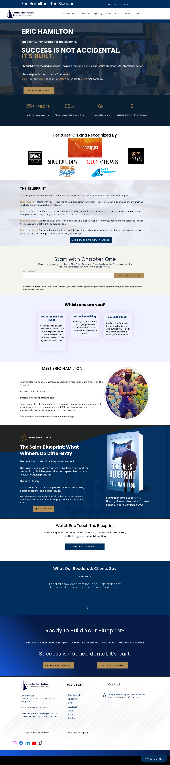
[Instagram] (14, 743)
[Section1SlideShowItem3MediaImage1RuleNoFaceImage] (87, 608)
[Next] (154, 588)
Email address (29, 271)
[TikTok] (40, 743)
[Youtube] (34, 743)
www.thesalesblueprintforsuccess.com (126, 697)
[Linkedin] (27, 743)
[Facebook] (21, 743)
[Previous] (15, 588)
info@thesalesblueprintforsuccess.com (126, 694)
